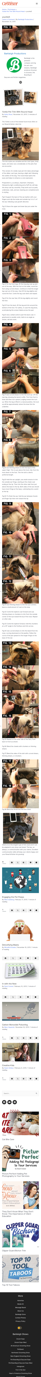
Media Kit (20, 1351)
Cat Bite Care (8, 1186)
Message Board (20, 1354)
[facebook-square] (4, 1149)
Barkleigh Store (20, 1361)
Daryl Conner (8, 986)
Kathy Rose (8, 114)
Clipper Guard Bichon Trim (14, 1297)
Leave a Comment (8, 19)
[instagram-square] (15, 1149)
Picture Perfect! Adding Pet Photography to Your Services (15, 1222)
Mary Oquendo (9, 1027)
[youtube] (9, 1149)
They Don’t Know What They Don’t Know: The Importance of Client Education (17, 1260)
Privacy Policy (20, 1368)
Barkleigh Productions (25, 19)
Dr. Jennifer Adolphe (11, 1115)
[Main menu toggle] (37, 3)
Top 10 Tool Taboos (11, 1332)
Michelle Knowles (10, 947)
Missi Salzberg (9, 899)
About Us (20, 1358)
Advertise (20, 1347)
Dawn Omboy (8, 1068)
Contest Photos (20, 1365)
